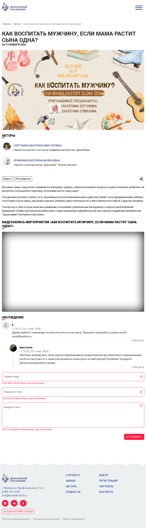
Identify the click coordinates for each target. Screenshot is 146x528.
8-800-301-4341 (11, 491)
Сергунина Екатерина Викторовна (37, 145)
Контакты (106, 492)
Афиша (70, 480)
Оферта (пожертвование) (73, 519)
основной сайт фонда (18, 511)
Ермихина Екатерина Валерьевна (37, 160)
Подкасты (73, 492)
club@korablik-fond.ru (14, 495)
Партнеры (106, 486)
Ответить (138, 340)
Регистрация (108, 480)
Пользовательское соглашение (46, 519)
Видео (7, 179)
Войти (103, 475)
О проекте (73, 475)
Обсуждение (23, 179)
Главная (6, 24)
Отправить (134, 436)
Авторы (71, 486)
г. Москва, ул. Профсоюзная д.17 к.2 (23, 488)
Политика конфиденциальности (16, 519)
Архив (17, 24)
